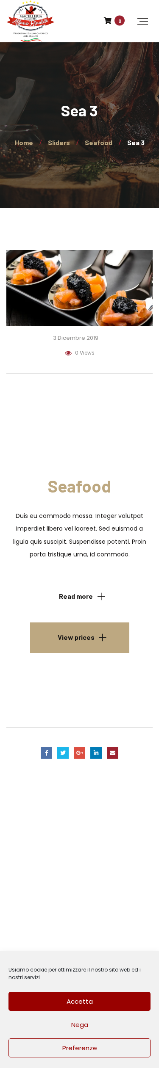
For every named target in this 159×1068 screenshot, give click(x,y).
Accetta (80, 1001)
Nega (79, 1024)
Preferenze (79, 1047)
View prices (76, 637)
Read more (76, 596)
